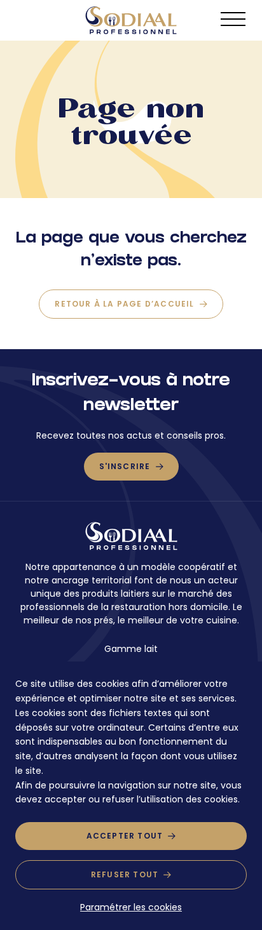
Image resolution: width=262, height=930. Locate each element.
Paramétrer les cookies (131, 907)
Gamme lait (131, 648)
